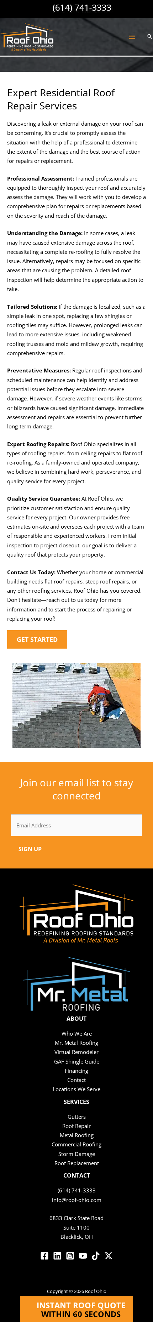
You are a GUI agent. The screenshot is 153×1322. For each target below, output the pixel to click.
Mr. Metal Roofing (76, 1042)
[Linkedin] (57, 1256)
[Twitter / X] (108, 1256)
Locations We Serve (76, 1089)
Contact (76, 1079)
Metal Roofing (77, 1135)
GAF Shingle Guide (76, 1061)
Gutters (77, 1116)
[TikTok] (95, 1256)
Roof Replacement (76, 1163)
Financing (76, 1070)
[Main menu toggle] (132, 36)
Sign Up (30, 849)
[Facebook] (44, 1256)
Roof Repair (76, 1125)
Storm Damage (76, 1153)
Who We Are (77, 1033)
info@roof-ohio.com (76, 1199)
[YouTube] (83, 1256)
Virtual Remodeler (76, 1051)
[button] (150, 37)
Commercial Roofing (76, 1144)
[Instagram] (70, 1256)
